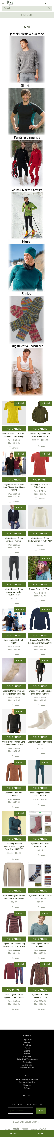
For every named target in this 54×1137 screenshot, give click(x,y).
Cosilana (27, 1056)
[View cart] (51, 2)
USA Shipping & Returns (27, 1079)
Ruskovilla (27, 1062)
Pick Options (14, 429)
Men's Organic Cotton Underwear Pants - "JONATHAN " (14, 592)
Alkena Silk (27, 1065)
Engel (27, 1048)
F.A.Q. (27, 1088)
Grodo (27, 1042)
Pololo (27, 1054)
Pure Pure (27, 1045)
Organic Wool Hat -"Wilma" (40, 589)
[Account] (46, 2)
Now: (10, 443)
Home (24, 15)
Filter (13, 1133)
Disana (27, 1051)
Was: (10, 440)
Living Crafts (27, 1040)
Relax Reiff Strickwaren (27, 1059)
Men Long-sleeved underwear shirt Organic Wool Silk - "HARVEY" (14, 846)
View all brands (27, 1068)
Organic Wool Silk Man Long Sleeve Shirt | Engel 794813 (14, 487)
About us (27, 1085)
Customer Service (27, 1082)
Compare (15, 448)
